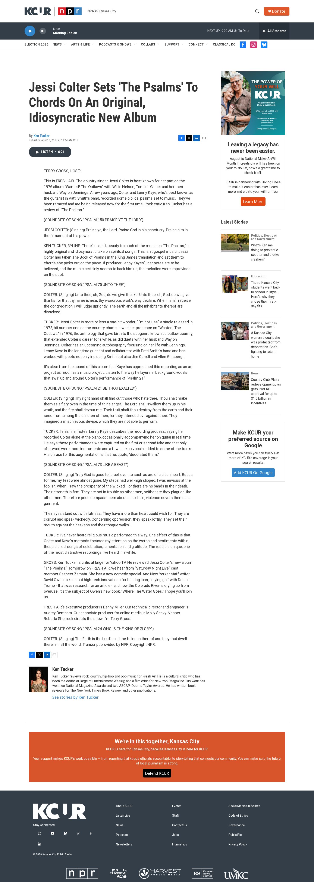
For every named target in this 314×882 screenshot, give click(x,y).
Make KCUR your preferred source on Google (253, 439)
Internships (179, 844)
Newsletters (124, 844)
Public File (235, 834)
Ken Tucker (42, 136)
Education (258, 276)
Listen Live (123, 815)
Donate (278, 11)
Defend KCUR (157, 773)
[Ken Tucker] (38, 679)
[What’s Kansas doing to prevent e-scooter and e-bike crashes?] (235, 243)
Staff (175, 815)
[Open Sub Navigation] (65, 44)
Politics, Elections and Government (264, 237)
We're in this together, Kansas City (157, 741)
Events (176, 806)
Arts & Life (80, 44)
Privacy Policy (238, 844)
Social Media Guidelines (244, 806)
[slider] (49, 31)
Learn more (253, 201)
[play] (29, 31)
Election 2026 (36, 44)
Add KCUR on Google (253, 472)
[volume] (42, 31)
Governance (237, 825)
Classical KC (224, 44)
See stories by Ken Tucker (75, 697)
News (57, 44)
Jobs (175, 834)
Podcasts (122, 834)
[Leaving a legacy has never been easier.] (253, 103)
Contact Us (179, 825)
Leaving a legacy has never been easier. (253, 147)
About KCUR (124, 806)
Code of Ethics (238, 815)
